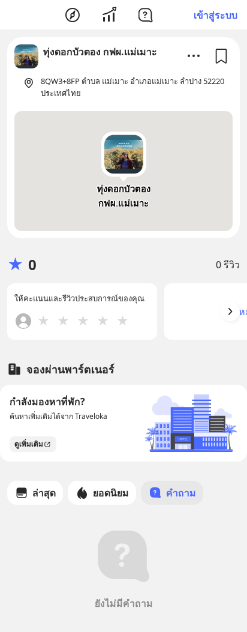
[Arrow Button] (230, 311)
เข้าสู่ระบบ (215, 15)
